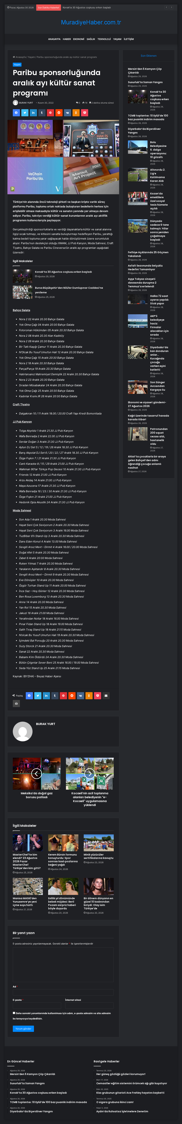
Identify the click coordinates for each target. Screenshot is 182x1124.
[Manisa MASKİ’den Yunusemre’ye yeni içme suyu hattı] (28, 886)
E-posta (18, 999)
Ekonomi (78, 39)
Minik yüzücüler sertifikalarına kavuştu (98, 856)
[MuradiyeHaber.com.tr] (91, 22)
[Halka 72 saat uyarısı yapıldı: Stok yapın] (138, 301)
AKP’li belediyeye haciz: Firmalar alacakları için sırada (159, 325)
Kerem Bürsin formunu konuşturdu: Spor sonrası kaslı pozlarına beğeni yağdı (63, 860)
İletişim (129, 39)
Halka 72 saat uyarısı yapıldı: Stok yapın (159, 299)
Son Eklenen (149, 55)
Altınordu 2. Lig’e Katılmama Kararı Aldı (157, 175)
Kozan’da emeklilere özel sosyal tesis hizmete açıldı (159, 201)
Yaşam (117, 39)
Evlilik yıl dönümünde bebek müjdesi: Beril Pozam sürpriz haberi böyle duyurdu (62, 903)
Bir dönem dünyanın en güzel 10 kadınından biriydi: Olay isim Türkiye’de (98, 903)
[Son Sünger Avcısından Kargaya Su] (138, 387)
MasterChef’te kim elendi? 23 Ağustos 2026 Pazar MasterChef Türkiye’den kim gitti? (27, 861)
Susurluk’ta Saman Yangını (145, 82)
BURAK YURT (26, 102)
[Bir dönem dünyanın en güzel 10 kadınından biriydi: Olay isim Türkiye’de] (99, 886)
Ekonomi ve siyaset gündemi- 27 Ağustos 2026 (147, 404)
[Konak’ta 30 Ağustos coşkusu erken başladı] (22, 276)
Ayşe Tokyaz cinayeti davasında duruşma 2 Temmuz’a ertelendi (142, 282)
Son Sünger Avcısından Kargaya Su (157, 386)
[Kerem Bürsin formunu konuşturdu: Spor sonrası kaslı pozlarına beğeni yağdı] (63, 842)
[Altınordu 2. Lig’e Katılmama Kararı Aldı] (138, 174)
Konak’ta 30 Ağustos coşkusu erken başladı (87, 7)
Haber (67, 39)
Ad (15, 986)
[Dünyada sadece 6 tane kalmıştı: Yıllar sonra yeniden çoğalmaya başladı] (138, 226)
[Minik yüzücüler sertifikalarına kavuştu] (99, 842)
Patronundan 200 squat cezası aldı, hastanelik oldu (159, 436)
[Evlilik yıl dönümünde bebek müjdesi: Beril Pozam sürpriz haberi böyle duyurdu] (63, 886)
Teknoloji (104, 39)
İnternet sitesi (73, 999)
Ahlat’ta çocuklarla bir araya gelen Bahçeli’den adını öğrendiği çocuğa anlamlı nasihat (147, 462)
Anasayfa (54, 39)
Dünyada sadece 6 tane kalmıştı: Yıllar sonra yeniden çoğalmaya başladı (159, 230)
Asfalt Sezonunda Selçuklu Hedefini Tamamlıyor (145, 267)
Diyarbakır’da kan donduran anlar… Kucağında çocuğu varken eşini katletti (159, 358)
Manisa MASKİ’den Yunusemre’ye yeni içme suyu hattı (25, 902)
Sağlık (91, 39)
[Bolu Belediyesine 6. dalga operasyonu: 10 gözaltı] (138, 147)
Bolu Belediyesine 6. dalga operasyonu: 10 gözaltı (158, 149)
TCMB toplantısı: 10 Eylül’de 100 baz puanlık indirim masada (148, 117)
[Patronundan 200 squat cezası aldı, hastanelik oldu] (138, 434)
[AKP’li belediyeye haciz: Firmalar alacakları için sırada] (138, 321)
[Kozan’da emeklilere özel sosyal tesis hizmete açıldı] (138, 198)
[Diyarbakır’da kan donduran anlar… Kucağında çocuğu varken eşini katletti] (138, 352)
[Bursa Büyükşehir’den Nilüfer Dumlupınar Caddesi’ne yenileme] (22, 292)
